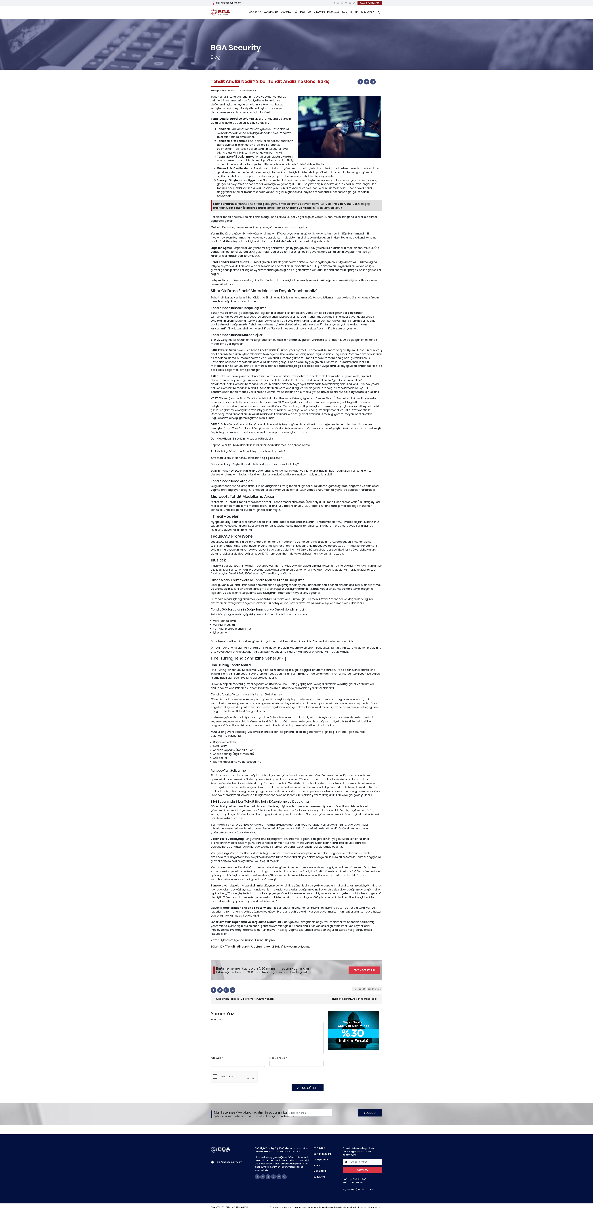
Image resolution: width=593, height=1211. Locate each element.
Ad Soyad (216, 1057)
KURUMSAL (366, 11)
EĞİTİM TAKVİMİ (316, 11)
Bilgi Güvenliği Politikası (355, 1189)
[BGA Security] (220, 12)
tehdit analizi (374, 989)
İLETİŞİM (354, 11)
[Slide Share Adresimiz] (342, 3)
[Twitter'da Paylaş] (367, 81)
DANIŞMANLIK (271, 11)
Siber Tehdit (228, 90)
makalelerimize (290, 204)
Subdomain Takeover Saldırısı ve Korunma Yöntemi (245, 998)
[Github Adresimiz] (354, 3)
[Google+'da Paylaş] (226, 990)
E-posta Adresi (277, 1057)
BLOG (344, 11)
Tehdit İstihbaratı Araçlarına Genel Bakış (354, 998)
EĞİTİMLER (300, 11)
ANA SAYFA (255, 11)
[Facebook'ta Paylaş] (360, 81)
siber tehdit (359, 989)
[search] (378, 12)
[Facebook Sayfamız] (334, 3)
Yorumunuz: (217, 1019)
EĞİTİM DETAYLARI (364, 970)
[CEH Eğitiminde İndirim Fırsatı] (353, 1030)
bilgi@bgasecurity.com (228, 2)
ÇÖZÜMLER (286, 11)
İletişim (372, 1189)
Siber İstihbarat (223, 204)
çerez (363, 1207)
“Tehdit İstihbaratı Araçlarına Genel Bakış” (254, 946)
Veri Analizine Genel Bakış (343, 204)
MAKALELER (333, 11)
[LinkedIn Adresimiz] (346, 3)
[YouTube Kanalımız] (350, 3)
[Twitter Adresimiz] (338, 3)
